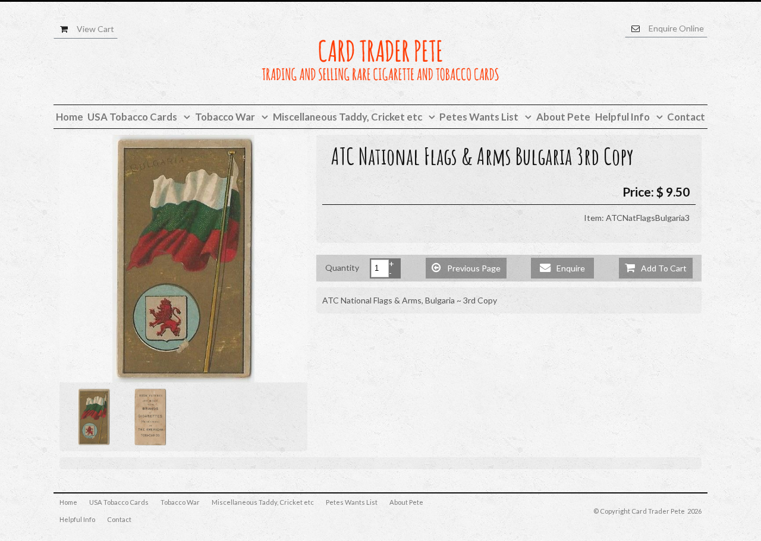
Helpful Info (77, 519)
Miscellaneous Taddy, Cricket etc (263, 502)
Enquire (562, 267)
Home (68, 502)
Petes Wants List (352, 502)
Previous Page (466, 267)
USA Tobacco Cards (119, 502)
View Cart (95, 29)
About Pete (406, 502)
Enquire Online (676, 28)
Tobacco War (180, 502)
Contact (119, 519)
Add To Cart (656, 267)
